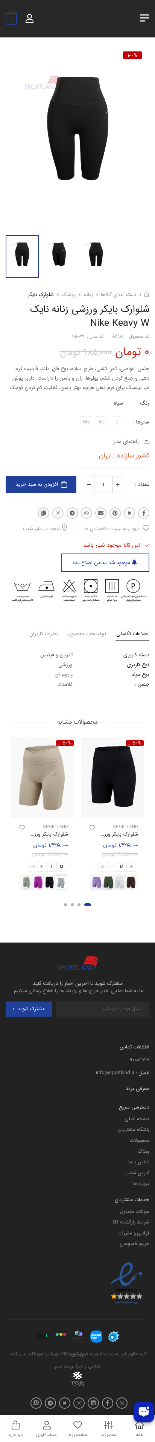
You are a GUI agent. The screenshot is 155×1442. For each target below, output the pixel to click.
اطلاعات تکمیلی (132, 634)
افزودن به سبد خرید (36, 484)
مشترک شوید (31, 1009)
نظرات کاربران (43, 634)
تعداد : (142, 484)
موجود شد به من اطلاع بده (101, 562)
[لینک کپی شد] (43, 513)
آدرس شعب (137, 1173)
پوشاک (69, 294)
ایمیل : (142, 1073)
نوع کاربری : (136, 665)
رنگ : (143, 403)
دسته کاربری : (134, 655)
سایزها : (141, 422)
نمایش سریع (112, 811)
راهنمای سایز (127, 441)
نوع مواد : (139, 674)
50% (136, 743)
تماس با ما (138, 1162)
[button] (87, 905)
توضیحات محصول (87, 634)
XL (42, 867)
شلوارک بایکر (41, 294)
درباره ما (141, 1184)
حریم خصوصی (134, 1244)
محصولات (139, 1140)
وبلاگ (143, 1151)
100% (132, 55)
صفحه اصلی (137, 1119)
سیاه (118, 403)
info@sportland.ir (115, 1073)
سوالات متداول (134, 1212)
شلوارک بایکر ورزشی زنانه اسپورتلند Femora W (88, 834)
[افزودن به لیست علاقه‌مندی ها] (92, 828)
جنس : (142, 684)
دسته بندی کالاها (118, 294)
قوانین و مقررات (133, 1233)
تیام (58, 1366)
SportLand (125, 827)
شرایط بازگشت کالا (130, 1222)
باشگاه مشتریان (133, 1129)
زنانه (88, 294)
